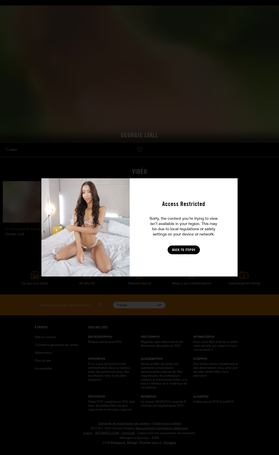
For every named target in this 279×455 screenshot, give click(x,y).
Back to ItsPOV (183, 250)
